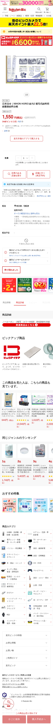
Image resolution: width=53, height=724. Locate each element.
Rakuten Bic (17, 10)
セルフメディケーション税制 (13, 684)
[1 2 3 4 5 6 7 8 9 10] (25, 158)
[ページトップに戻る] (49, 714)
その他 (48, 16)
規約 (49, 196)
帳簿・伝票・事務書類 (33, 16)
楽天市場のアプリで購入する (26, 138)
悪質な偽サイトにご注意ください (15, 687)
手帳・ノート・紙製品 (13, 16)
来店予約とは (41, 196)
